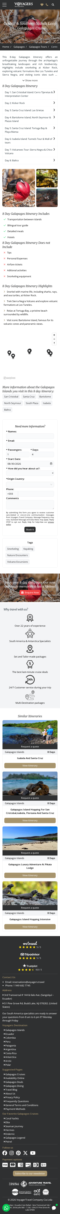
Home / (6, 46)
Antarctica (10, 1057)
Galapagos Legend (15, 1137)
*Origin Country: (15, 478)
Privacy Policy (12, 1097)
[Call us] (47, 5)
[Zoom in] (54, 335)
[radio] (20, 947)
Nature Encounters (17, 555)
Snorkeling (13, 548)
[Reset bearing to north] (54, 343)
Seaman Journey (14, 1126)
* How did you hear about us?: (23, 468)
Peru (7, 1041)
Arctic (8, 1060)
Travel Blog (11, 1089)
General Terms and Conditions (21, 1105)
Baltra (7, 409)
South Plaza (32, 403)
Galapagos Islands (15, 1030)
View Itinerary (30, 765)
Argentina (10, 1049)
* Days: (35, 449)
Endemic (10, 1134)
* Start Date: (13, 459)
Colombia (10, 1037)
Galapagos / (20, 46)
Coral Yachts (12, 1118)
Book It (30, 529)
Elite (7, 1122)
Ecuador (9, 1034)
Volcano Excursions (17, 561)
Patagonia (10, 1045)
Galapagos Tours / (39, 46)
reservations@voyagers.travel (28, 982)
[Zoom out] (54, 339)
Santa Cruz (29, 396)
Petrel (8, 1141)
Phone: (10, 489)
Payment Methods (15, 1109)
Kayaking (28, 548)
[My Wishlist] (41, 4)
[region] (30, 356)
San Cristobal (11, 396)
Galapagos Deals (14, 1082)
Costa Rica (10, 1053)
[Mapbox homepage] (9, 378)
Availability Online (14, 1078)
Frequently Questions (17, 1101)
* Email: (10, 440)
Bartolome (45, 396)
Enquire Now (32, 592)
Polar (8, 1064)
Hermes (9, 1130)
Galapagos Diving (14, 1085)
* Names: (11, 431)
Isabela (47, 403)
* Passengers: (14, 449)
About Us (10, 1093)
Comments (12, 498)
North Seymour (12, 403)
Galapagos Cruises (15, 1074)
